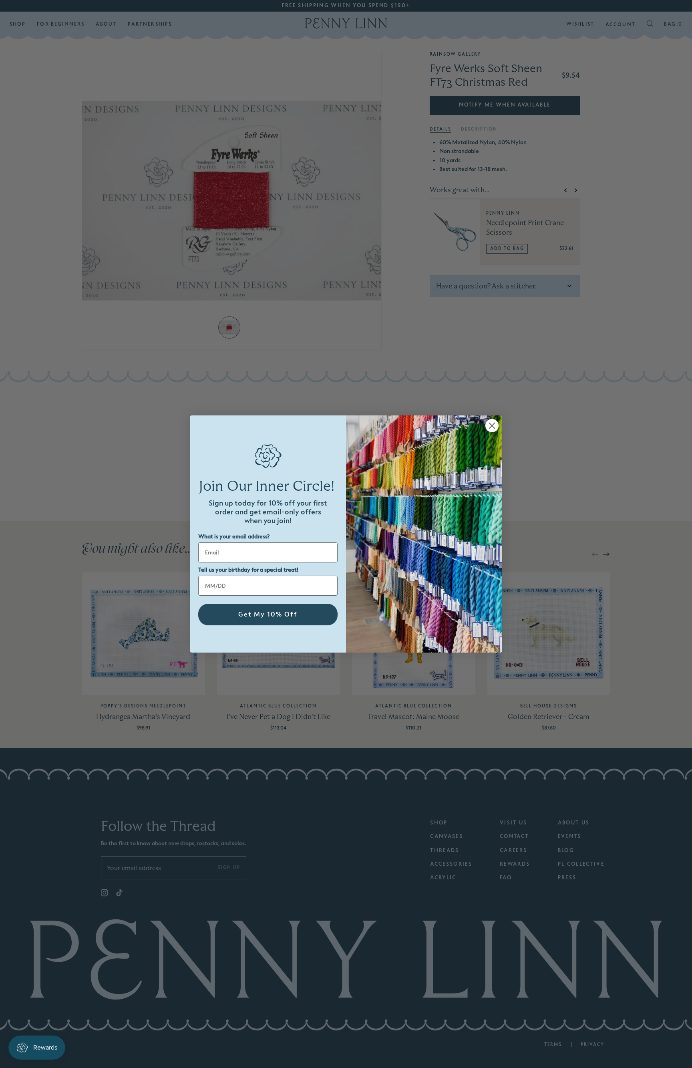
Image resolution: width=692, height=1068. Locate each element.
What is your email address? (234, 536)
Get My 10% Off (268, 615)
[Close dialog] (492, 426)
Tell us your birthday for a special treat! (248, 569)
